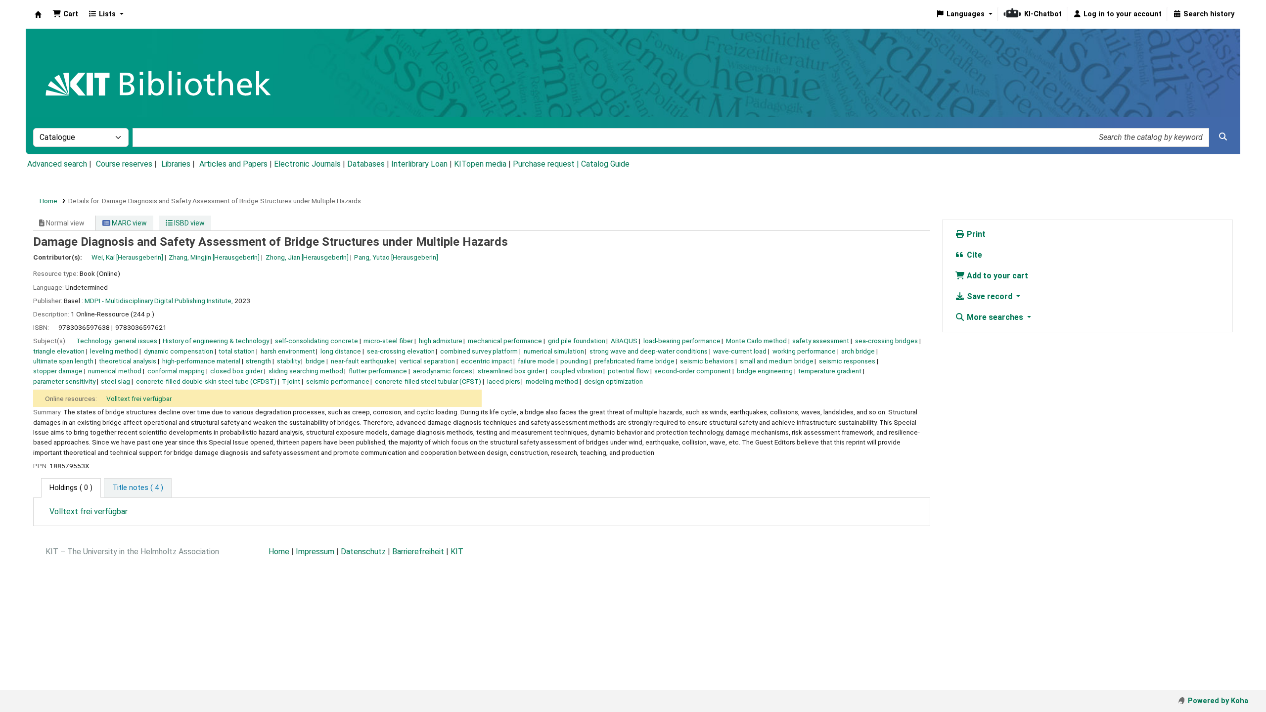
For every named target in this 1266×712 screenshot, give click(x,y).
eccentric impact (486, 361)
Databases (366, 164)
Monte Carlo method (756, 341)
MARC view (128, 223)
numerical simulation (554, 351)
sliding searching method (306, 371)
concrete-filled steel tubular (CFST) (428, 381)
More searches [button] (995, 317)
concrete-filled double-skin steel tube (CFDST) (206, 381)
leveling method (114, 351)
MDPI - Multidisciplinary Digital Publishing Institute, (159, 301)
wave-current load (740, 351)
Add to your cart (996, 275)
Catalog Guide (605, 164)
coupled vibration (576, 371)
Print (975, 234)
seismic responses (847, 361)
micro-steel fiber (388, 341)
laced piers (503, 381)
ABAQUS (624, 341)
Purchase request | (547, 164)
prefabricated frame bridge (634, 361)
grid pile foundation (576, 341)
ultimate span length (63, 361)
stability (288, 361)
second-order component (692, 371)
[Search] (1223, 137)
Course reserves (124, 164)
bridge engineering (765, 371)
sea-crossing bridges (886, 341)
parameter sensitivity (64, 381)
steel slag (115, 381)
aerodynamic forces (442, 371)
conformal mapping (176, 371)
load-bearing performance (682, 341)
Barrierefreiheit (418, 551)
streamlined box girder (511, 371)
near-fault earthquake (362, 361)
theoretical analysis (127, 361)
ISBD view (189, 223)
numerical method (114, 371)
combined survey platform (479, 351)
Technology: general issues (116, 341)
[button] (65, 14)
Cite (973, 255)
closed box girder (236, 371)
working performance (804, 351)
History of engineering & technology (216, 341)
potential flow (628, 371)
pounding (574, 361)
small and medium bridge (777, 361)
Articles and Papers (233, 164)
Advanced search (57, 164)
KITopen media (480, 164)
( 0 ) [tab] (70, 488)
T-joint (291, 381)
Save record (989, 296)
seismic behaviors (707, 361)
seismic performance (337, 381)
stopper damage (58, 371)
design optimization (613, 381)
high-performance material (201, 361)
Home (48, 201)
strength (258, 361)
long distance (340, 351)
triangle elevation (59, 351)
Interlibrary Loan (419, 164)
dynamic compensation (178, 351)
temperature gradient (829, 371)
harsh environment (288, 351)
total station (237, 351)
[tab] (138, 488)
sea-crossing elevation (401, 351)
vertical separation (427, 361)
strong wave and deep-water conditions (648, 351)
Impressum (315, 551)
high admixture (440, 341)
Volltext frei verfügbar (139, 398)
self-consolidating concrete (316, 341)
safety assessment (820, 341)
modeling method (552, 381)
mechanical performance (505, 341)
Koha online (38, 14)
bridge (315, 361)
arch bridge (858, 351)
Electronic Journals (307, 164)
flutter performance (378, 371)
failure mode (536, 361)
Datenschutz (363, 551)
